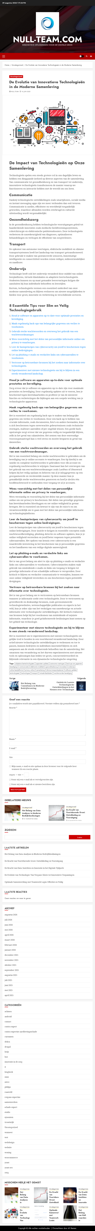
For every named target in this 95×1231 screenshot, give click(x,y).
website (8, 1147)
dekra (7, 1041)
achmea (8, 1011)
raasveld (8, 1092)
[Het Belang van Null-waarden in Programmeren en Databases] (70, 1213)
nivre (7, 1082)
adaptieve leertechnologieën (24, 663)
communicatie (23, 667)
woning (8, 1152)
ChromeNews (57, 1228)
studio (7, 1112)
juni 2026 (9, 925)
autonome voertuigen (57, 663)
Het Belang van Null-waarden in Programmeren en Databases (85, 1219)
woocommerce (11, 1157)
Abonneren (91, 56)
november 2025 (11, 960)
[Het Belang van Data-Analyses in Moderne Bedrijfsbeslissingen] (12, 813)
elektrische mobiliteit (37, 667)
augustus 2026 (11, 914)
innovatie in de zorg (13, 1062)
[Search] (86, 56)
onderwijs (71, 667)
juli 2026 (8, 919)
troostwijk (9, 1122)
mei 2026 (9, 930)
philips (8, 1087)
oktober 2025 (10, 965)
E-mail (12, 748)
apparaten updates (42, 663)
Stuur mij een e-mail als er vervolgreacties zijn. (32, 779)
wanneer (9, 1132)
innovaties (63, 667)
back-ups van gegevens (74, 663)
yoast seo (9, 1167)
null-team (15, 92)
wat (6, 1137)
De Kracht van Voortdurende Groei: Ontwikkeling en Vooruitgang (75, 814)
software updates (71, 670)
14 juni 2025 (26, 92)
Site (11, 757)
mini (7, 1077)
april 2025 (9, 995)
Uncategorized (16, 76)
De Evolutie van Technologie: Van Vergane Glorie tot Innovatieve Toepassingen (39, 875)
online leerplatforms (16, 670)
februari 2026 (11, 945)
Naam (12, 739)
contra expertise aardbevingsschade (21, 1031)
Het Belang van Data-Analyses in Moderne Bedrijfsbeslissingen (31, 813)
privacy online (29, 670)
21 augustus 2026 (31, 819)
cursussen (9, 1036)
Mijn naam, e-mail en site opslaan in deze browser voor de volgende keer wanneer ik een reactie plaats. (44, 768)
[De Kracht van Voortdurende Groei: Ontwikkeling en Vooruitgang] (56, 813)
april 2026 (9, 935)
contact (8, 1021)
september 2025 (12, 970)
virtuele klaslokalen (46, 673)
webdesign (9, 1142)
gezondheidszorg (52, 667)
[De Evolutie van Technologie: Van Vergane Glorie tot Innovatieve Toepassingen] (11, 1213)
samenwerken (11, 1102)
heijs (7, 1051)
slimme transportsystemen (55, 670)
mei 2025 (9, 990)
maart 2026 (10, 940)
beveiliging (13, 667)
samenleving (40, 670)
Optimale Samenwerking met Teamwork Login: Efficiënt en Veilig (34, 882)
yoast (7, 1162)
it (5, 1067)
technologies (25, 673)
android (8, 1016)
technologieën (14, 673)
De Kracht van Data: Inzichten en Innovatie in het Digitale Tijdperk (34, 868)
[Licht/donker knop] (81, 56)
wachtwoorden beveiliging (63, 673)
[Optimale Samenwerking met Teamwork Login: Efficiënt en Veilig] (41, 1213)
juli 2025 (8, 980)
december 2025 (11, 955)
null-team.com (47, 39)
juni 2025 (9, 985)
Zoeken (10, 830)
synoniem (9, 1117)
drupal (8, 1047)
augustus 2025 (11, 975)
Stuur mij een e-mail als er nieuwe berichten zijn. (33, 784)
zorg (7, 1172)
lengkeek (9, 1072)
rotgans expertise (12, 1097)
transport (35, 673)
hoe (6, 1057)
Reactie (13, 707)
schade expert (11, 1107)
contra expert (11, 1026)
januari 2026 (10, 950)
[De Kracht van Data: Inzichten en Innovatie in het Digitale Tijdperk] (70, 1195)
